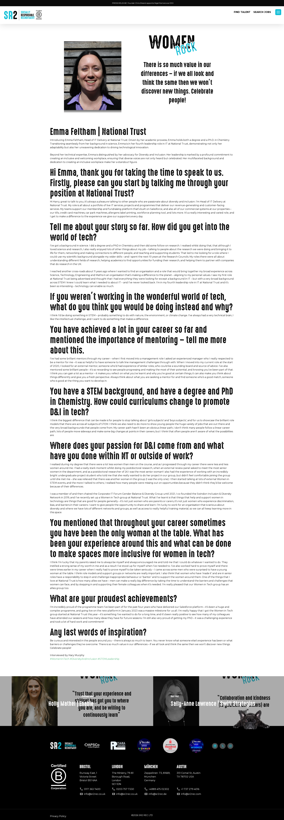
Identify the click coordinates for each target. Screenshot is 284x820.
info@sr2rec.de (158, 794)
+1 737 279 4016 (190, 789)
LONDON (117, 766)
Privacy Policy (58, 816)
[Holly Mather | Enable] (71, 701)
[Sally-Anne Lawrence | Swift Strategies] (213, 701)
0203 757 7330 (125, 789)
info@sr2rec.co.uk (94, 794)
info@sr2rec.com (191, 794)
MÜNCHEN (151, 766)
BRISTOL (85, 766)
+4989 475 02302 (159, 789)
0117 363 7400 (92, 789)
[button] (278, 12)
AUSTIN (181, 766)
